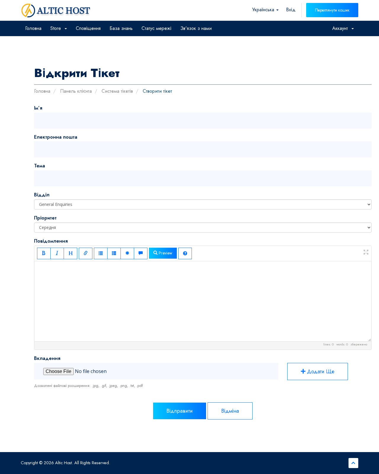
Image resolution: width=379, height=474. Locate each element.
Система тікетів (117, 91)
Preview (165, 253)
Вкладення (47, 358)
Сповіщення (88, 28)
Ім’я (38, 108)
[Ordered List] (114, 253)
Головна (33, 28)
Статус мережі (156, 28)
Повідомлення (51, 241)
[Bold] (44, 253)
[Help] (185, 253)
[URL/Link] (85, 253)
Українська (264, 9)
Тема (39, 165)
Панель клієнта (76, 91)
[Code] (127, 253)
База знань (121, 28)
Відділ (41, 194)
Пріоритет (45, 217)
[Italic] (57, 253)
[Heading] (70, 253)
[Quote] (140, 253)
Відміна (230, 411)
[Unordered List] (100, 253)
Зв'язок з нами (196, 28)
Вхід (291, 9)
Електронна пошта (55, 137)
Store (57, 28)
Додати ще (320, 371)
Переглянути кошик (332, 10)
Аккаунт (341, 28)
